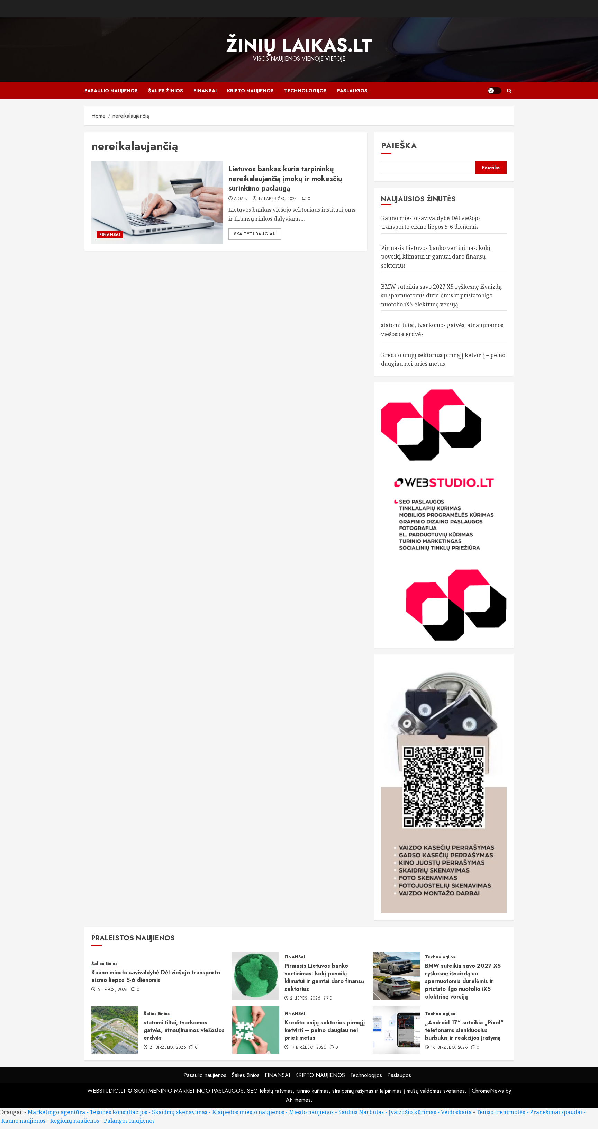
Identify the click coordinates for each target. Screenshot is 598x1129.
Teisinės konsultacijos (118, 1112)
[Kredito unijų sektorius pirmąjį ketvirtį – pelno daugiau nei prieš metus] (255, 1030)
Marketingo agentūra (56, 1112)
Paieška (399, 145)
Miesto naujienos (311, 1112)
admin (241, 199)
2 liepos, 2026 (305, 998)
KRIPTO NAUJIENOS (250, 90)
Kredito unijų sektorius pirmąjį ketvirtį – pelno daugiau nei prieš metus (324, 1030)
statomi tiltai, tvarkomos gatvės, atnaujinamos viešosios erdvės (184, 1030)
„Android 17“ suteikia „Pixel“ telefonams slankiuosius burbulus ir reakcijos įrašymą (464, 1030)
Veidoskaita (456, 1112)
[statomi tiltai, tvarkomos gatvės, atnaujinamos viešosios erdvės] (114, 1030)
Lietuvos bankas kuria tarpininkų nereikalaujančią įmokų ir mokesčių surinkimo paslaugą (285, 178)
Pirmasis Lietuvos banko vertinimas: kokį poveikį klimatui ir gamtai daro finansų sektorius (435, 256)
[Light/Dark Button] (494, 90)
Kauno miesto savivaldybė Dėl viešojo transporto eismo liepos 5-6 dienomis (155, 976)
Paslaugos (352, 90)
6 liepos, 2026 (112, 990)
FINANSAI (205, 90)
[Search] (509, 91)
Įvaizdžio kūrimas (412, 1112)
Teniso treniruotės (501, 1112)
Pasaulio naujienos (111, 90)
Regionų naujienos (74, 1121)
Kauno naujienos (23, 1121)
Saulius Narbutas (361, 1112)
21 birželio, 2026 (168, 1047)
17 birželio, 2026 (308, 1047)
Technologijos (305, 90)
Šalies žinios (165, 90)
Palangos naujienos (129, 1121)
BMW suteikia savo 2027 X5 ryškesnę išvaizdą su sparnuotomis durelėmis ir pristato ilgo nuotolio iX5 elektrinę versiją (441, 295)
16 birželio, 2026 (449, 1047)
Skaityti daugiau (255, 234)
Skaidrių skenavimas (179, 1112)
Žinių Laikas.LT (299, 45)
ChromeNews (488, 1091)
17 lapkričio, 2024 (277, 199)
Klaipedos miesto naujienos (248, 1112)
